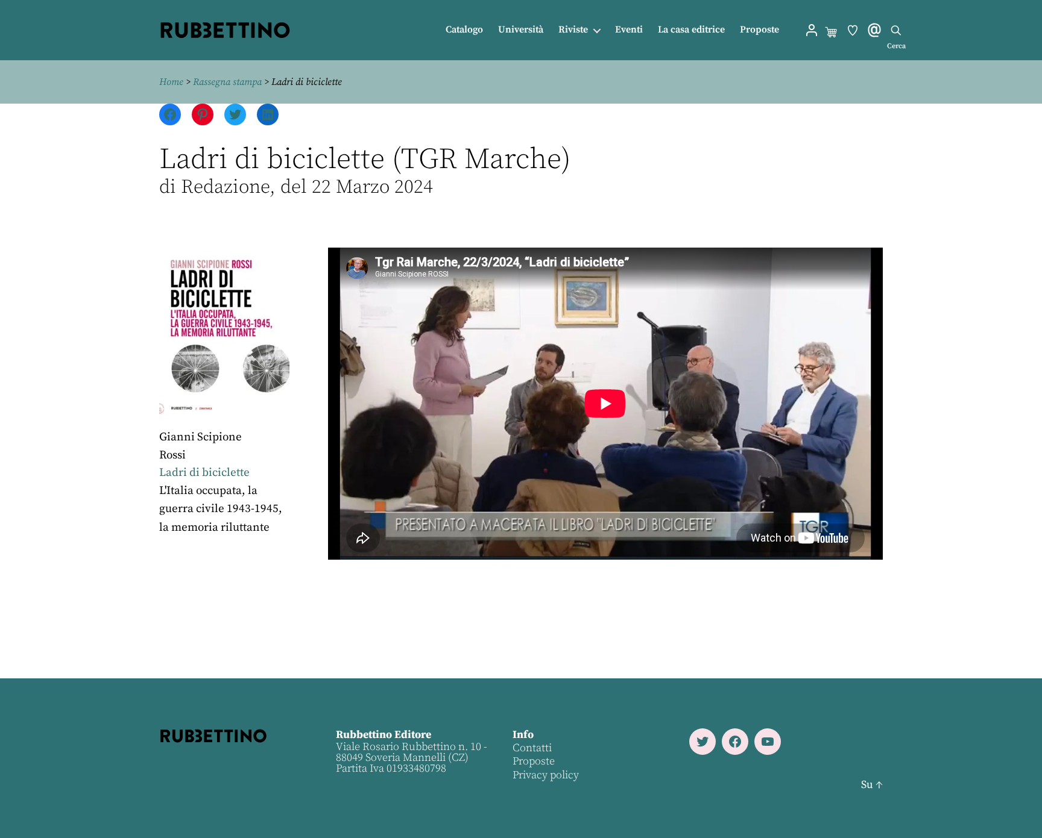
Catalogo (464, 30)
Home (171, 82)
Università (520, 30)
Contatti (532, 748)
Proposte (759, 30)
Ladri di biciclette (204, 473)
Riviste (573, 30)
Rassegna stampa (227, 82)
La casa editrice (691, 30)
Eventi (629, 30)
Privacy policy (546, 775)
